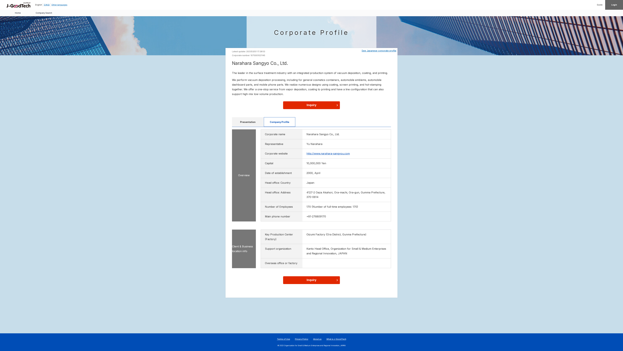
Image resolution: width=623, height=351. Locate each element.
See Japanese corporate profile (379, 50)
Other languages (59, 5)
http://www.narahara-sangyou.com (328, 153)
